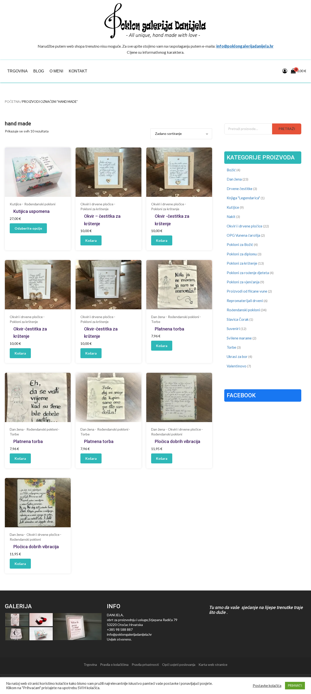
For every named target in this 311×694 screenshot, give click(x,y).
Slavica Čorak (238, 319)
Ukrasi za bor (237, 356)
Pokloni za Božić (240, 244)
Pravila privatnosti (145, 664)
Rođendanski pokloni (39, 204)
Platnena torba (169, 328)
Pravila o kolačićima (114, 664)
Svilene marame (239, 338)
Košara (91, 240)
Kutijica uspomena (31, 211)
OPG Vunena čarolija (243, 235)
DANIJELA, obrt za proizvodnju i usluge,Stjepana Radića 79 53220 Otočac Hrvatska (142, 620)
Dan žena (158, 317)
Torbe (155, 322)
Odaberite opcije (28, 228)
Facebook (241, 395)
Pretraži (286, 129)
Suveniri (233, 328)
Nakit (231, 216)
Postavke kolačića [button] (267, 686)
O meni (56, 71)
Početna (12, 102)
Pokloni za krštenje (94, 209)
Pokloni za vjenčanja (243, 282)
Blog (38, 71)
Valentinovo (236, 366)
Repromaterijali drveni (245, 300)
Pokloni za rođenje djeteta (248, 272)
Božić (231, 170)
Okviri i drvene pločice (96, 204)
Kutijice (15, 204)
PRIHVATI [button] (295, 685)
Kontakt (78, 71)
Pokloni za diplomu (242, 254)
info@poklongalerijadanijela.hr (245, 46)
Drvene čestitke (239, 188)
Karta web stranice (213, 664)
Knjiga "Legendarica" (243, 198)
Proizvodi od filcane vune (247, 291)
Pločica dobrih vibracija (177, 441)
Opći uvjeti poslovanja (178, 664)
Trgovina (17, 71)
